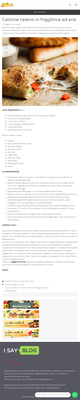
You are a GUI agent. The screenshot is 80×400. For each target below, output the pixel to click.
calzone (8, 284)
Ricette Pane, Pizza (26, 281)
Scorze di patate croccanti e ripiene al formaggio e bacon (26, 287)
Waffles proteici (11, 291)
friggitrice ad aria (18, 284)
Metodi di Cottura (11, 281)
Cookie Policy (9, 360)
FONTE (5, 270)
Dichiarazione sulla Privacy (14, 363)
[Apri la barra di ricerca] (70, 4)
